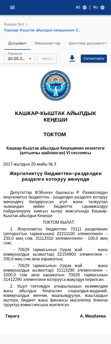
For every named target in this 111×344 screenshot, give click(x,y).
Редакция (15, 53)
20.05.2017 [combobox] (18, 58)
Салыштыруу (93, 58)
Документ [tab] (17, 43)
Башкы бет (14, 24)
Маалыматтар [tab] (47, 43)
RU (95, 7)
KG (78, 7)
